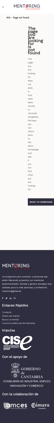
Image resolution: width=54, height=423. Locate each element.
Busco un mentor (10, 319)
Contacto (6, 312)
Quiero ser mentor (11, 316)
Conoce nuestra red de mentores (18, 323)
